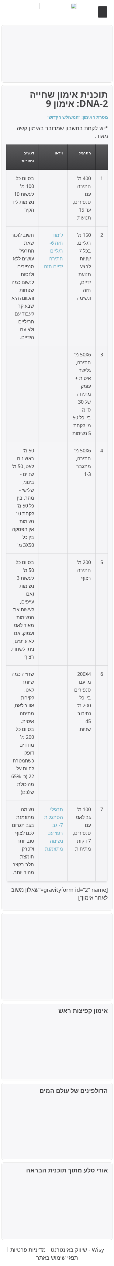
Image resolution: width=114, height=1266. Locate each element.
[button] (103, 12)
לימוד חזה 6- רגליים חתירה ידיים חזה (53, 251)
